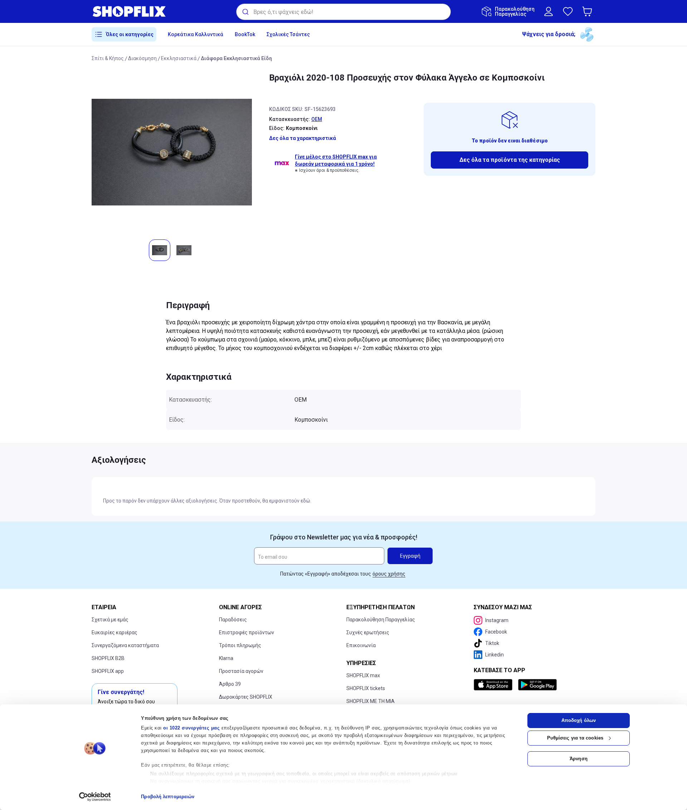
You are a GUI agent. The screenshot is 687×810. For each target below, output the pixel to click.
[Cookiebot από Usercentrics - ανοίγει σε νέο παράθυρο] (95, 796)
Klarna (226, 658)
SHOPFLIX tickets (365, 688)
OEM (316, 119)
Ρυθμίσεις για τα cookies (575, 738)
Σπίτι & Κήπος (108, 58)
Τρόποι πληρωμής (240, 645)
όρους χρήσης (388, 574)
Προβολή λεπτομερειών (167, 796)
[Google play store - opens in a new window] (537, 684)
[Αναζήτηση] (245, 12)
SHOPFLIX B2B (108, 658)
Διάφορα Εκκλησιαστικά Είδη (236, 58)
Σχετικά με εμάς (110, 619)
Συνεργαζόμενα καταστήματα (125, 645)
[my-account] (548, 11)
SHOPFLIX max (363, 675)
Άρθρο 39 (230, 684)
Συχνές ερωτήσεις (367, 632)
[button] (588, 11)
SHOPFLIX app (108, 671)
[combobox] (343, 12)
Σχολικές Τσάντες (288, 34)
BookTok (245, 34)
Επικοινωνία (361, 645)
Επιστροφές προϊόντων (246, 632)
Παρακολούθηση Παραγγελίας (380, 619)
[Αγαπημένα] (567, 11)
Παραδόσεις (233, 619)
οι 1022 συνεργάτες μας (191, 728)
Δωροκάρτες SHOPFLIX (245, 697)
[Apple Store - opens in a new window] (494, 684)
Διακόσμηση (142, 58)
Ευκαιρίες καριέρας (114, 632)
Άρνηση (579, 758)
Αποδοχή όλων (578, 720)
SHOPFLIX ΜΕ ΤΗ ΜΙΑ (370, 701)
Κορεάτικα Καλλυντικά (195, 34)
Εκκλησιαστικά (178, 58)
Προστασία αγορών (241, 671)
